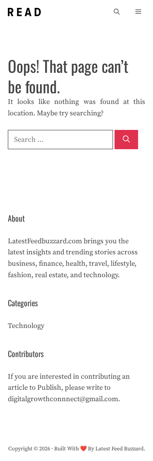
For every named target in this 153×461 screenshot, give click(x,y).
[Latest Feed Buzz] (24, 12)
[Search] (126, 139)
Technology (26, 325)
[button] (117, 12)
